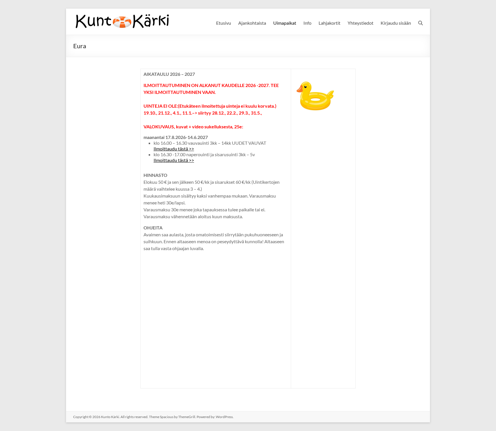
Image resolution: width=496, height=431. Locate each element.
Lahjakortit (329, 23)
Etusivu (223, 23)
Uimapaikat (284, 23)
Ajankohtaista (252, 23)
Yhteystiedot (360, 23)
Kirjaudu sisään (396, 23)
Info (307, 23)
